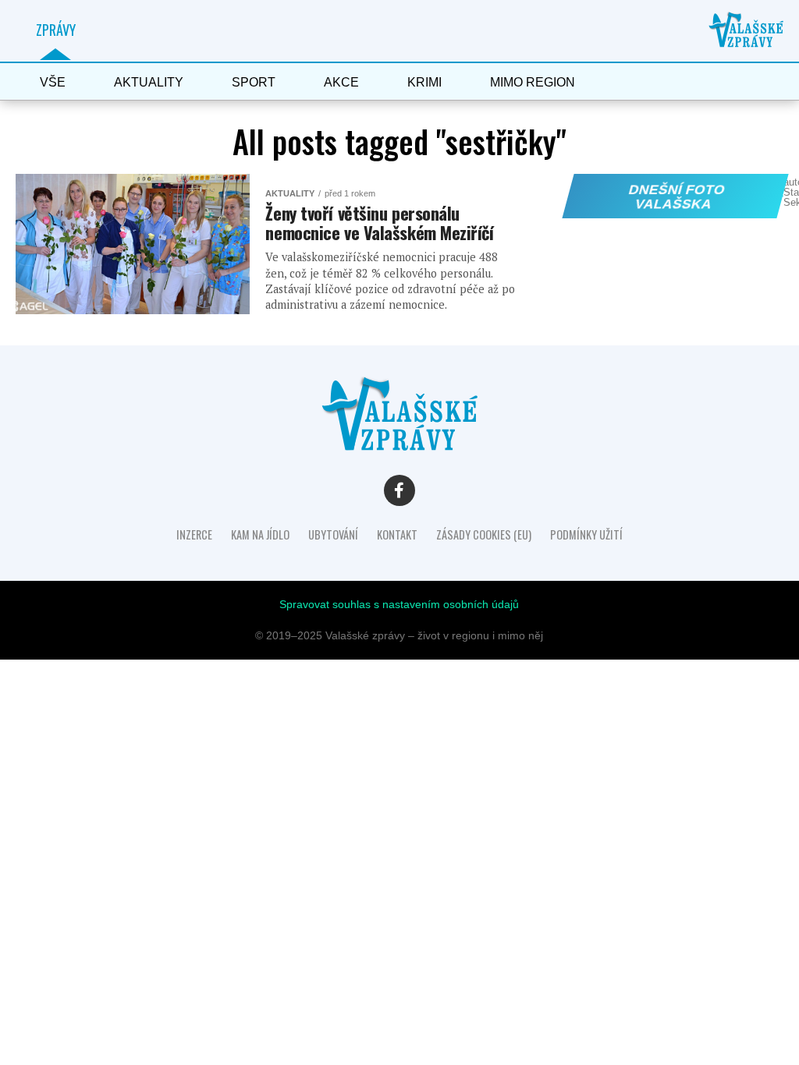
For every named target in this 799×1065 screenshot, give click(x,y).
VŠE (53, 82)
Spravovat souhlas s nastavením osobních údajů (399, 604)
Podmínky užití (586, 534)
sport (253, 82)
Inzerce (194, 534)
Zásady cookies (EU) (483, 534)
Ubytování (333, 534)
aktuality (148, 82)
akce (341, 82)
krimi (424, 82)
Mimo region (532, 82)
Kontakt (397, 534)
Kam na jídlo (260, 534)
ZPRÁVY (56, 29)
